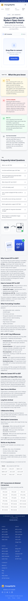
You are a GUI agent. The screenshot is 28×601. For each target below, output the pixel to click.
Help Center (5, 575)
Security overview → (14, 520)
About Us (4, 565)
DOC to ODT (12, 471)
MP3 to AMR (5, 551)
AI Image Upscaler (21, 1)
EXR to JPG (17, 537)
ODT (6, 437)
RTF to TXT (5, 433)
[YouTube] (7, 592)
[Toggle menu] (25, 4)
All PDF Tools (18, 559)
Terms (9, 598)
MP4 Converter (5, 537)
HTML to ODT (12, 474)
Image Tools (18, 542)
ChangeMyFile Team (10, 462)
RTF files (3, 264)
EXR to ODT (11, 469)
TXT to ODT (4, 474)
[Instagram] (5, 592)
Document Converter (7, 9)
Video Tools (4, 539)
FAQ (3, 573)
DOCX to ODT (20, 471)
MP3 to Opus (5, 553)
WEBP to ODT (4, 471)
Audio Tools (5, 559)
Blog (3, 570)
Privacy (13, 598)
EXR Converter (18, 534)
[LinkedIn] (12, 592)
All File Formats (5, 578)
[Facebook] (2, 592)
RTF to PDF (5, 430)
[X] (9, 592)
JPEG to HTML (18, 529)
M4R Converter (5, 556)
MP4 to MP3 (5, 548)
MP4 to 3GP (4, 529)
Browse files (14, 58)
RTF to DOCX (6, 426)
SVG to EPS (18, 539)
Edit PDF (17, 556)
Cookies (18, 598)
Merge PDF (18, 548)
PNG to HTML (18, 532)
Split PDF (17, 551)
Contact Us (4, 568)
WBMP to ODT (19, 469)
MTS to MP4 (5, 534)
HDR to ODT (4, 469)
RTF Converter (17, 9)
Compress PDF (18, 553)
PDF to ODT (19, 474)
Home (2, 9)
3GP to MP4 (4, 532)
